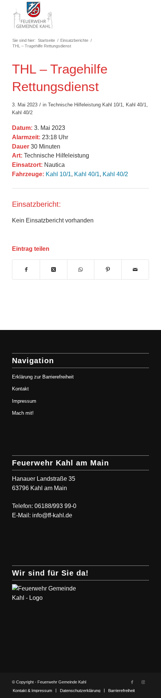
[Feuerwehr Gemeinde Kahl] (66, 15)
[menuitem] (32, 690)
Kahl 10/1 (112, 104)
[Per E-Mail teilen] (135, 269)
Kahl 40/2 (22, 112)
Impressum (24, 401)
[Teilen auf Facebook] (26, 269)
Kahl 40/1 (136, 104)
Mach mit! (23, 413)
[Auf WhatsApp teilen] (80, 269)
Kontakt (20, 389)
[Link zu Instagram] (143, 682)
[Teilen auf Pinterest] (107, 269)
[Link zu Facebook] (132, 682)
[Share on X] (53, 269)
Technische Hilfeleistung (74, 104)
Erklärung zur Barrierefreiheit (43, 377)
